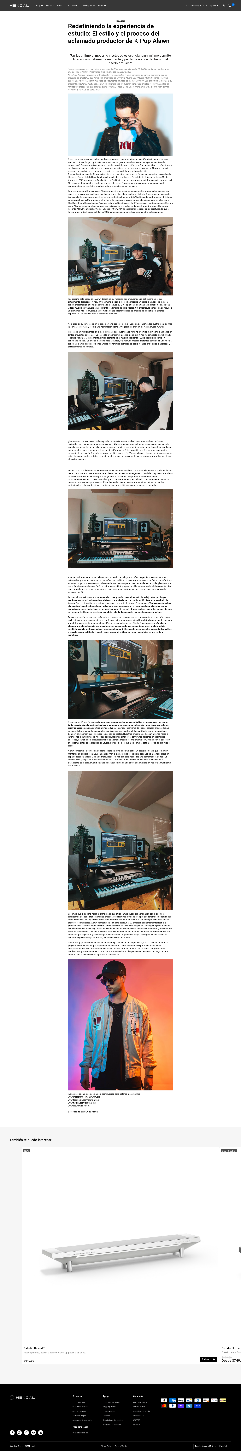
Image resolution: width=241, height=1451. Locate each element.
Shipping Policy (109, 1407)
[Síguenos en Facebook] (12, 1432)
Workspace (87, 5)
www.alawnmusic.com (79, 1106)
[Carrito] (229, 5)
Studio (48, 5)
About (100, 5)
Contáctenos (138, 1416)
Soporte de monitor (80, 1407)
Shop (38, 5)
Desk (59, 5)
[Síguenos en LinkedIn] (40, 1432)
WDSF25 (136, 1420)
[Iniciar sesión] (224, 5)
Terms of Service (121, 1446)
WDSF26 (136, 1425)
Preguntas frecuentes (111, 1402)
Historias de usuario (141, 1411)
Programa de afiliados (112, 1425)
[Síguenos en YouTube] (33, 1432)
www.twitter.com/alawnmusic (82, 1103)
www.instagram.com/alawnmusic (84, 1097)
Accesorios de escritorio (82, 1420)
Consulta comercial (80, 1433)
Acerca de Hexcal (140, 1402)
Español (212, 5)
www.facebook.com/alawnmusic (83, 1100)
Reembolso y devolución (113, 1420)
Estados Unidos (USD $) (194, 5)
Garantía (106, 1416)
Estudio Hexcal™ (80, 1402)
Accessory (72, 5)
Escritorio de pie (79, 1416)
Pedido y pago (109, 1411)
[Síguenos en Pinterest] (26, 1432)
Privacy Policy (106, 1446)
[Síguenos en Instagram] (19, 1432)
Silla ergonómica (79, 1411)
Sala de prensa (139, 1407)
